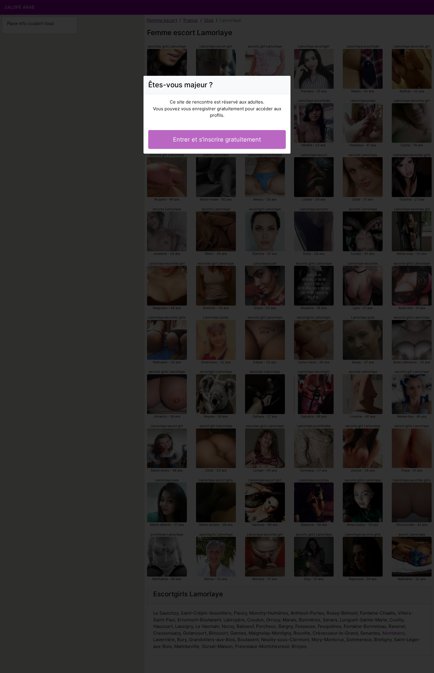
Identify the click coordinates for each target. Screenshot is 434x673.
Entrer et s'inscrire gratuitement (217, 139)
